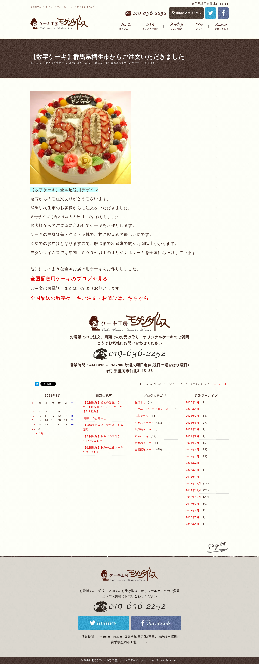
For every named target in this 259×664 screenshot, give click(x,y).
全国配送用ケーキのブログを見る (69, 278)
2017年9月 (193, 503)
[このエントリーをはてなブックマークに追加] (37, 383)
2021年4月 (193, 463)
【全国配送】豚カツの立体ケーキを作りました (103, 438)
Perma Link (220, 383)
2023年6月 (193, 422)
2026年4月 (193, 402)
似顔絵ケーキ (143, 429)
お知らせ (140, 402)
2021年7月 (193, 443)
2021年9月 (193, 436)
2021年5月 (193, 456)
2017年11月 (193, 490)
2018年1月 (193, 476)
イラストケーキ (144, 422)
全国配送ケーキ (144, 449)
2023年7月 (193, 415)
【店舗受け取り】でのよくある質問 (103, 427)
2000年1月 (193, 524)
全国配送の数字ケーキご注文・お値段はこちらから (89, 298)
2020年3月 (193, 470)
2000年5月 (193, 517)
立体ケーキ (142, 436)
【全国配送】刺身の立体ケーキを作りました (103, 450)
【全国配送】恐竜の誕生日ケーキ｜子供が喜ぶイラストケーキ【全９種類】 (103, 406)
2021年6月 (193, 449)
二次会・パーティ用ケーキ (152, 409)
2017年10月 (193, 497)
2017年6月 (193, 510)
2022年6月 (193, 429)
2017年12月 (193, 483)
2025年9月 (193, 409)
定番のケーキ (143, 443)
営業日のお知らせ (95, 418)
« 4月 (40, 433)
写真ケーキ (142, 415)
